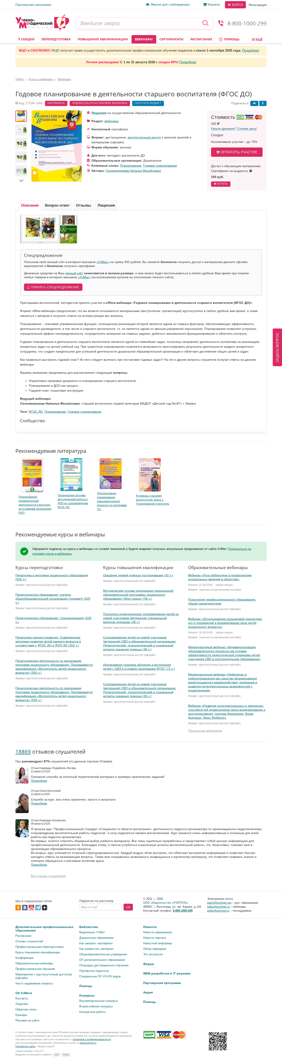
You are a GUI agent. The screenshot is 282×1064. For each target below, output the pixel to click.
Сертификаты (172, 39)
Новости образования (157, 932)
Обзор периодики (154, 948)
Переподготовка (56, 39)
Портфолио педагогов (94, 971)
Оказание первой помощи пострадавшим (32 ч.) (138, 575)
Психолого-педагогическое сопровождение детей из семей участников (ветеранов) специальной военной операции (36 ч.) (141, 618)
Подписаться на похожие (99, 103)
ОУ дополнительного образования (102, 959)
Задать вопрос (277, 347)
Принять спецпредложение (55, 287)
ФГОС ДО (36, 411)
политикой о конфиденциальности (92, 1039)
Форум (148, 964)
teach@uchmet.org (219, 902)
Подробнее (250, 50)
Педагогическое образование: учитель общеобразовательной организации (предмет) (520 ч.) (52, 598)
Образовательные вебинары (34, 963)
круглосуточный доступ (144, 137)
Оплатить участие (239, 152)
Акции (148, 992)
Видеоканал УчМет (92, 932)
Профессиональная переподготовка (39, 946)
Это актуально (153, 954)
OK (128, 907)
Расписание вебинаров (205, 730)
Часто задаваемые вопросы (34, 983)
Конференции (24, 957)
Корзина (214, 4)
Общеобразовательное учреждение (103, 954)
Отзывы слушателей (29, 941)
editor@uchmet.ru (218, 906)
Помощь (231, 39)
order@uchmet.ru (218, 910)
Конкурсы (87, 995)
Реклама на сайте (27, 1020)
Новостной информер (157, 943)
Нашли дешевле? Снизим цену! (234, 128)
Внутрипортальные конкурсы (98, 1000)
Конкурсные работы (92, 1012)
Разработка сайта (25, 1046)
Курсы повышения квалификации (37, 952)
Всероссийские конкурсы (96, 1006)
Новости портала (154, 937)
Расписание (201, 39)
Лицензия (98, 113)
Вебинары (144, 39)
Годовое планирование (160, 165)
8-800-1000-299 (247, 23)
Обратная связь (26, 1009)
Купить (222, 183)
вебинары (111, 121)
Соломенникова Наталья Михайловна (133, 170)
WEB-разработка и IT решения (166, 973)
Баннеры (21, 1015)
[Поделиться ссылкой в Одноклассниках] (263, 103)
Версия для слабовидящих (170, 4)
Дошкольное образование (96, 937)
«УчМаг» (102, 262)
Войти (237, 5)
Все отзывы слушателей (48, 876)
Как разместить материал (96, 948)
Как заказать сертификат (96, 943)
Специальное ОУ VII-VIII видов (100, 976)
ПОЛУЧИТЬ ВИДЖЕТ (148, 103)
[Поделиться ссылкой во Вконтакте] (254, 103)
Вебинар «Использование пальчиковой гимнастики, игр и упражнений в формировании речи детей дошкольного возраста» (225, 623)
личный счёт (74, 273)
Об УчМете (23, 993)
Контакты (21, 998)
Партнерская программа (33, 4)
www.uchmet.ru (88, 1043)
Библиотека (88, 927)
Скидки (27, 39)
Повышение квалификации (103, 39)
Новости (150, 927)
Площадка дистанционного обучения (103, 965)
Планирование (130, 165)
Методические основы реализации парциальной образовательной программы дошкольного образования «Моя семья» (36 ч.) (138, 594)
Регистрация (258, 5)
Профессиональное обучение (35, 969)
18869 (23, 751)
